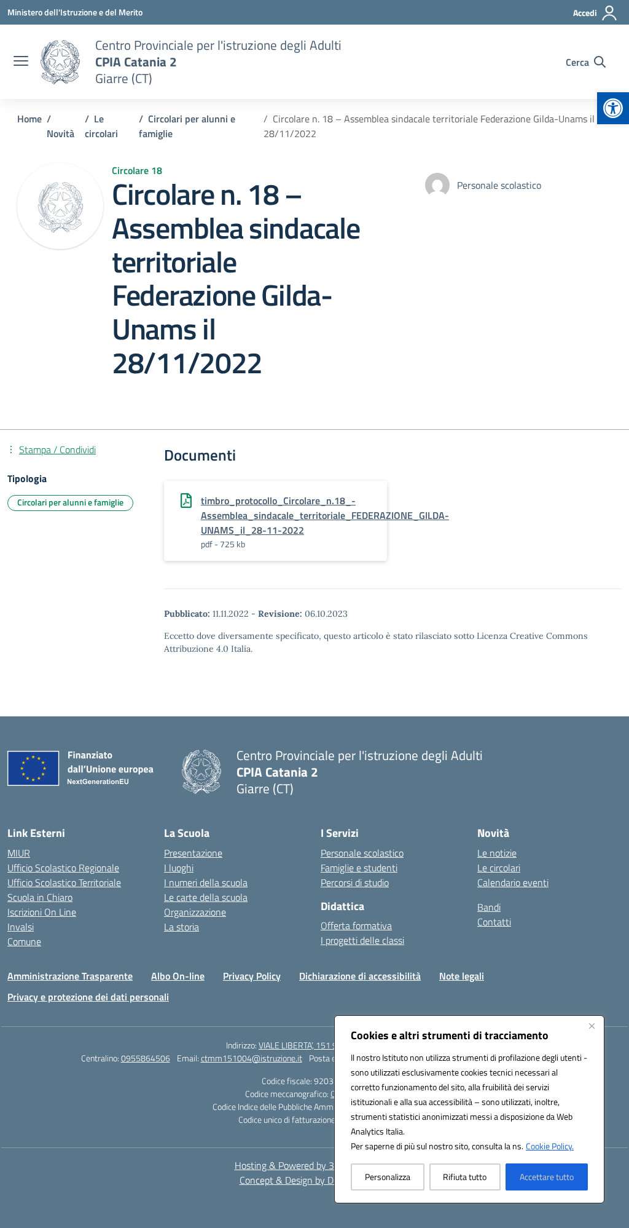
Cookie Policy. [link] (550, 1145)
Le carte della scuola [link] (206, 897)
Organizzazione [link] (195, 912)
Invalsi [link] (20, 926)
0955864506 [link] (145, 1058)
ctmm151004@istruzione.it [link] (251, 1058)
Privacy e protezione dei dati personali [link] (88, 996)
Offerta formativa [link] (356, 925)
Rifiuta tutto (464, 1176)
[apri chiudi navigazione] (21, 62)
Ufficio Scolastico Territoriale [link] (64, 882)
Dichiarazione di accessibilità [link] (360, 976)
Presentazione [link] (193, 853)
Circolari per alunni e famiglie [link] (70, 502)
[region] (469, 1109)
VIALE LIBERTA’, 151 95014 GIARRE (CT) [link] (331, 1045)
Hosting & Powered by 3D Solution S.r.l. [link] (315, 1165)
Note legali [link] (461, 976)
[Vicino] (591, 1025)
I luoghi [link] (178, 867)
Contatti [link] (494, 921)
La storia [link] (181, 926)
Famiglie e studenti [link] (359, 867)
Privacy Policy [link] (252, 976)
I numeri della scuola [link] (206, 882)
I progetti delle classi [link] (362, 940)
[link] (613, 108)
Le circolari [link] (498, 867)
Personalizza (387, 1176)
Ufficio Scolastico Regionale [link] (63, 867)
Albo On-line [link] (178, 976)
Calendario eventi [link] (513, 882)
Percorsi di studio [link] (355, 882)
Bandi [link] (489, 907)
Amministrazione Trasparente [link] (70, 976)
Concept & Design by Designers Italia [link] (315, 1180)
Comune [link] (24, 941)
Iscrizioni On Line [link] (41, 912)
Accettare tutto (547, 1176)
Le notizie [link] (497, 853)
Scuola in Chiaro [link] (39, 897)
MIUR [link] (18, 853)
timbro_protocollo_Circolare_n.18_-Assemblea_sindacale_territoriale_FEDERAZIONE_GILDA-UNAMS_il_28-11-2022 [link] (325, 515)
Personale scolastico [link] (362, 853)
